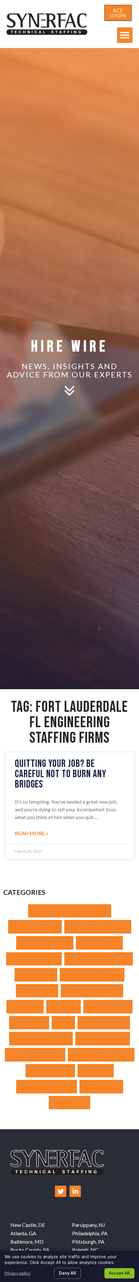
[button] (125, 35)
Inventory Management (92, 991)
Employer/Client (99, 943)
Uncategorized (101, 1086)
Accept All (119, 1273)
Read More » (31, 833)
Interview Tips (37, 991)
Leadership (63, 1006)
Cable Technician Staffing (98, 927)
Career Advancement (44, 943)
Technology (96, 1071)
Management (29, 1023)
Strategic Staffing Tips (35, 1055)
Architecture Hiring (35, 927)
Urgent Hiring (69, 1103)
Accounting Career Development (69, 911)
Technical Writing (50, 1071)
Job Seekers (25, 1006)
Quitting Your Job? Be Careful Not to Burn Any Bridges (60, 774)
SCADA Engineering (102, 1038)
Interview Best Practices (92, 975)
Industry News (36, 975)
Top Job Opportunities (46, 1086)
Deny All (67, 1273)
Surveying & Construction (101, 1055)
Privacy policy (17, 1273)
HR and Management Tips (99, 959)
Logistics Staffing (108, 1006)
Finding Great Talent (34, 959)
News (63, 1023)
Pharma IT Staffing (104, 1023)
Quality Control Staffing (41, 1038)
